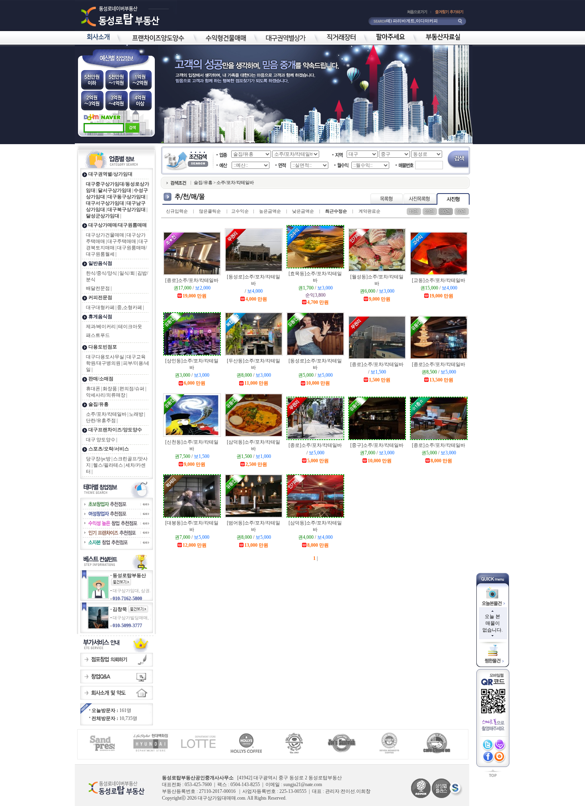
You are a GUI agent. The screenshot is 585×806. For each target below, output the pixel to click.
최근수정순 (336, 211)
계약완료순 (369, 211)
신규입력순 (177, 211)
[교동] (438, 280)
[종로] (191, 280)
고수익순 (240, 211)
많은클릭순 (210, 211)
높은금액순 (270, 211)
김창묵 (120, 609)
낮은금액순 (303, 211)
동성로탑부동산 (129, 575)
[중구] (377, 445)
